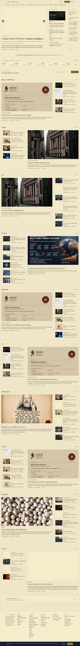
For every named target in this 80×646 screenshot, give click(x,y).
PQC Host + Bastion (69, 623)
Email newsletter (56, 619)
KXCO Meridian (68, 620)
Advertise (43, 619)
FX (16, 4)
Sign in (72, 1)
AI (26, 4)
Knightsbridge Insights (21, 617)
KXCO (30, 632)
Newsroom (43, 625)
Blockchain (40, 4)
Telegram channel (57, 617)
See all (70, 49)
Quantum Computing (33, 617)
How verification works (45, 617)
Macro (30, 630)
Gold (19, 4)
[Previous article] (3, 21)
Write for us (67, 1)
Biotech (46, 4)
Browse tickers (20, 621)
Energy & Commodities (33, 624)
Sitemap (19, 624)
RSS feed (19, 622)
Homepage (19, 616)
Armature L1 (67, 625)
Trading (8, 4)
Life (30, 637)
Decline (64, 643)
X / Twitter (56, 616)
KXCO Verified (67, 619)
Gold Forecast (32, 621)
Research (56, 4)
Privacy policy (44, 622)
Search (18, 619)
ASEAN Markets (32, 622)
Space (35, 4)
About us (43, 616)
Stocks (12, 4)
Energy (23, 4)
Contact (42, 621)
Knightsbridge (62, 4)
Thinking (31, 627)
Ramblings (31, 635)
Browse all (76, 60)
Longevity (31, 634)
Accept (70, 643)
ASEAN (50, 4)
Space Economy (32, 625)
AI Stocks (31, 616)
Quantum (30, 4)
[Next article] (44, 21)
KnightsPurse (67, 622)
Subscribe (75, 71)
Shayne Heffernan (5, 49)
